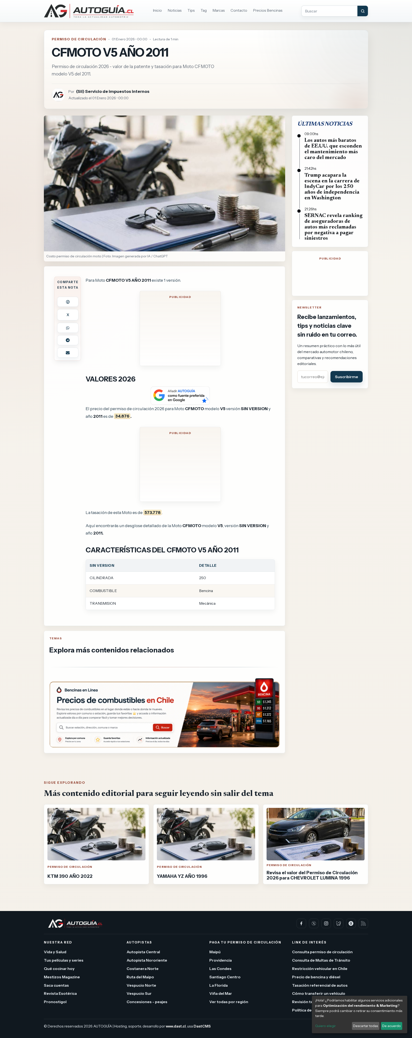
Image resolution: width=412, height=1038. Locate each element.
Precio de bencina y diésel (316, 976)
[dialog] (359, 1014)
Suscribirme (346, 376)
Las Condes (220, 968)
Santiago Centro (225, 976)
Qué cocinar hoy (59, 968)
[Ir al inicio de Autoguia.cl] (89, 11)
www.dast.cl (176, 1026)
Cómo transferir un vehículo (318, 993)
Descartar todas (365, 1026)
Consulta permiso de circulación (322, 951)
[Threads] (351, 923)
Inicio (157, 10)
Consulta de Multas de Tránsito (321, 960)
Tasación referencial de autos (320, 985)
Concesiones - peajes (147, 1001)
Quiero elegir (325, 1026)
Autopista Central (143, 951)
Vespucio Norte (141, 985)
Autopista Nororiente (147, 960)
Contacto (239, 10)
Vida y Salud (55, 951)
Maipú (215, 951)
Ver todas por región (228, 1001)
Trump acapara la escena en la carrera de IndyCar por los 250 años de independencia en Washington (332, 187)
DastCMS (202, 1026)
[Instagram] (326, 923)
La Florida (218, 985)
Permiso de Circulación (79, 39)
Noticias (175, 10)
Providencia (220, 960)
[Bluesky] (338, 923)
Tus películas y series (63, 960)
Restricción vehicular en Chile (319, 968)
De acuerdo (391, 1026)
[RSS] (363, 923)
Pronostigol (55, 1001)
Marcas (218, 10)
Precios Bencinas (268, 10)
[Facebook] (301, 923)
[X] (314, 923)
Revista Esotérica (60, 993)
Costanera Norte (143, 968)
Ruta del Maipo (140, 976)
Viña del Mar (220, 993)
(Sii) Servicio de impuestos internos (112, 91)
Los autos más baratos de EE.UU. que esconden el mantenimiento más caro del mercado (333, 149)
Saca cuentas (56, 985)
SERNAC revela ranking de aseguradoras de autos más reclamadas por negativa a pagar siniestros (333, 227)
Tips (191, 10)
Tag (204, 10)
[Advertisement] (180, 331)
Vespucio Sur (139, 993)
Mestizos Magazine (62, 976)
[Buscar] (362, 11)
